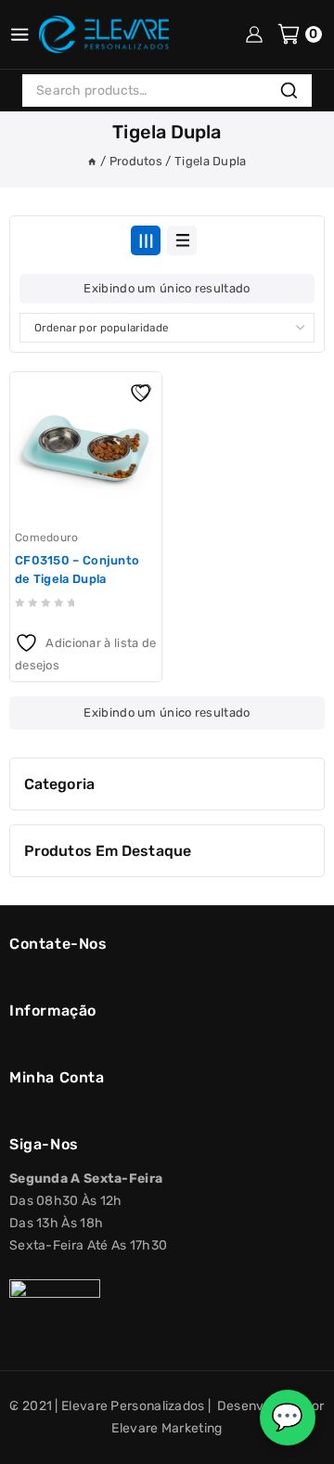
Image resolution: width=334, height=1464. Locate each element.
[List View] (182, 240)
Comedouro (47, 537)
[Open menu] (19, 34)
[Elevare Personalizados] (104, 34)
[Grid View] (146, 240)
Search (294, 92)
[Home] (91, 161)
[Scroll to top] (30, 1442)
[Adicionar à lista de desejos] (143, 391)
